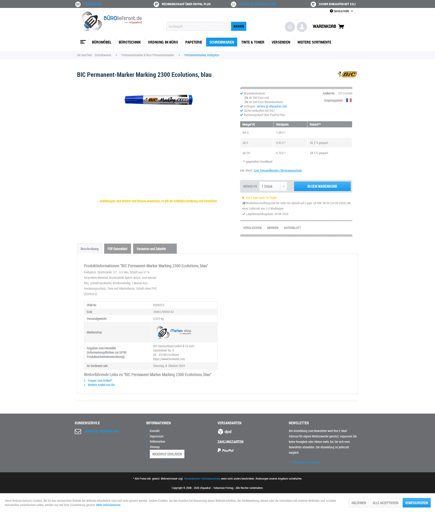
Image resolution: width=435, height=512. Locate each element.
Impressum (156, 436)
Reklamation (157, 441)
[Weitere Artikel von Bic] (347, 79)
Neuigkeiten (92, 4)
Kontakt (155, 431)
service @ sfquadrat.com (257, 4)
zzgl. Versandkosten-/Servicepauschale (278, 170)
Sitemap (155, 447)
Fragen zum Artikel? (99, 380)
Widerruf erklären (167, 454)
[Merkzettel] (290, 27)
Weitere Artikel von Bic (101, 385)
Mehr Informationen (108, 505)
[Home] (82, 40)
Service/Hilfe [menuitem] (341, 11)
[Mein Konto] (302, 27)
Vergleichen (252, 228)
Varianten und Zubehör (154, 248)
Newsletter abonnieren (306, 462)
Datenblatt (292, 228)
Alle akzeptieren (385, 502)
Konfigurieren (416, 502)
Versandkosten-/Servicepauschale (202, 478)
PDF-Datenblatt (118, 248)
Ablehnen (358, 502)
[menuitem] (206, 26)
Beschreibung (90, 248)
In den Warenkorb (322, 186)
